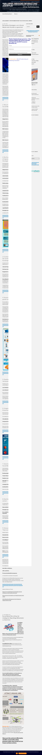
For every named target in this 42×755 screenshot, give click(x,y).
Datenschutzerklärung (22, 753)
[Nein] (40, 752)
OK (16, 753)
